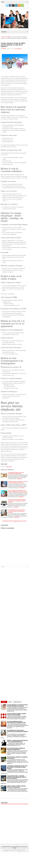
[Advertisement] (14, 634)
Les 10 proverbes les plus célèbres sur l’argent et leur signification (16, 749)
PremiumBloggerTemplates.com (8, 850)
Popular (4, 702)
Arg (6, 36)
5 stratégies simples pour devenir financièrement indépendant (16, 473)
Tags (10, 702)
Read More (19, 478)
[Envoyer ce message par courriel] (1, 464)
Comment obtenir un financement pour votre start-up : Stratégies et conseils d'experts (17, 501)
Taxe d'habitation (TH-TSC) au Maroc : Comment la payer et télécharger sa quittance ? (16, 511)
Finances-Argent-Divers (15, 846)
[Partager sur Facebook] (6, 464)
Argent (9, 36)
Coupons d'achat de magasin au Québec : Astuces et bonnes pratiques (16, 714)
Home (2, 36)
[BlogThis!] (3, 464)
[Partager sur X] (4, 464)
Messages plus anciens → (21, 521)
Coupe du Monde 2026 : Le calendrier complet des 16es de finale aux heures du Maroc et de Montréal (16, 777)
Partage (4, 48)
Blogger (14, 847)
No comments (18, 48)
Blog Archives (17, 702)
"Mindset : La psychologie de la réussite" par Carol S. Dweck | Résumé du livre (17, 741)
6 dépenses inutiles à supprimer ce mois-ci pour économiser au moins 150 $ (18, 482)
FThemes (10, 849)
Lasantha (23, 849)
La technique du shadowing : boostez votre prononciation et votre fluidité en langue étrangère (17, 767)
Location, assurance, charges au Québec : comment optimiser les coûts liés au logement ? (13, 44)
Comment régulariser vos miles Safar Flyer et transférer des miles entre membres (17, 705)
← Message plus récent (6, 521)
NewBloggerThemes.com (22, 850)
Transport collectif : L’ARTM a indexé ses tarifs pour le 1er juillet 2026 (16, 786)
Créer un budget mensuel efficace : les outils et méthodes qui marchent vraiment (17, 491)
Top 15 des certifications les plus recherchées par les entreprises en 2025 (16, 722)
